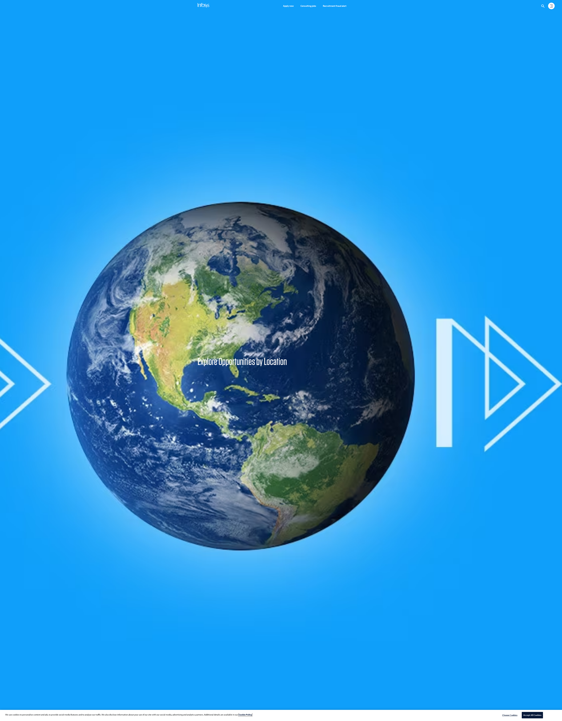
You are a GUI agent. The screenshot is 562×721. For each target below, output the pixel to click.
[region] (281, 715)
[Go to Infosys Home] (203, 6)
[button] (551, 6)
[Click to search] (543, 6)
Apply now (288, 5)
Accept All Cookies (532, 715)
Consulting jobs (308, 5)
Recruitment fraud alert (334, 5)
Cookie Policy (245, 714)
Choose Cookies (509, 715)
